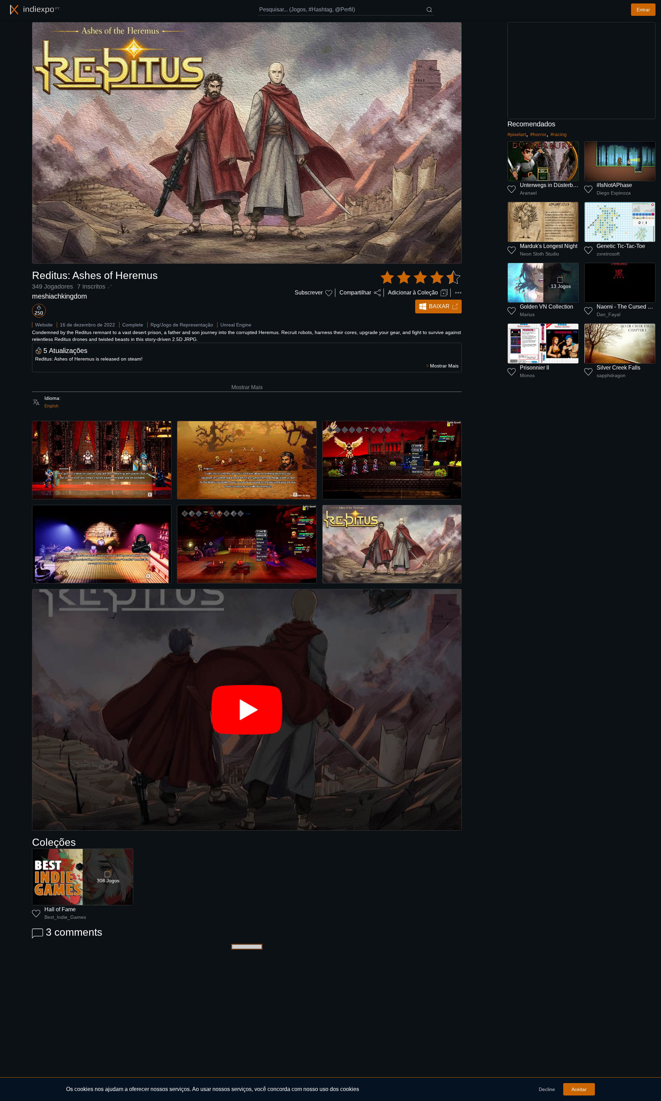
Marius (527, 314)
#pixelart (516, 134)
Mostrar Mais (247, 387)
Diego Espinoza (614, 193)
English (51, 406)
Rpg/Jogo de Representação (181, 325)
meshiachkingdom (59, 296)
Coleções (54, 842)
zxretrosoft (608, 254)
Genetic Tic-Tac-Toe (621, 246)
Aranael (528, 193)
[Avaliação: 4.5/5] (420, 277)
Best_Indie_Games (65, 917)
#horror (538, 134)
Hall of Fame (60, 909)
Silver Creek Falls (618, 368)
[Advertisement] (581, 70)
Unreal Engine (235, 325)
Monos (527, 375)
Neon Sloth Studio (539, 254)
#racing (558, 134)
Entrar (643, 9)
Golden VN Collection (546, 307)
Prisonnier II (534, 368)
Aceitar (579, 1089)
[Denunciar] (458, 292)
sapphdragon (611, 375)
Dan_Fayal (608, 314)
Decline (547, 1089)
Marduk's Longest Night (548, 246)
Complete (132, 325)
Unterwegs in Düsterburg (550, 185)
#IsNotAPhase (614, 185)
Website (44, 325)
